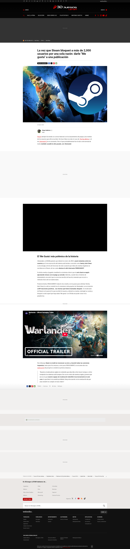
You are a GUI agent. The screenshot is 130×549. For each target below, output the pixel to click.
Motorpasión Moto (76, 521)
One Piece (37, 40)
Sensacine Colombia (52, 539)
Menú (27, 10)
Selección (41, 15)
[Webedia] (27, 512)
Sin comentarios (43, 63)
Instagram (101, 15)
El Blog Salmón (100, 519)
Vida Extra (38, 521)
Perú (39, 489)
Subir (102, 512)
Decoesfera (87, 521)
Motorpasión (75, 519)
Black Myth (90, 476)
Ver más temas (27, 499)
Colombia (54, 486)
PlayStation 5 (64, 15)
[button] (47, 130)
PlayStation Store (50, 476)
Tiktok (106, 15)
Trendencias (87, 519)
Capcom (54, 492)
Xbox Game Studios (28, 492)
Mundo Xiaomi (26, 528)
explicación (40, 368)
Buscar (104, 505)
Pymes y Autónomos (101, 521)
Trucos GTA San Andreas (38, 476)
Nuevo (103, 10)
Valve (54, 386)
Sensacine (50, 519)
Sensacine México (52, 537)
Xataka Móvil (26, 521)
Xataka (24, 519)
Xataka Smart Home (27, 525)
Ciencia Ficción (56, 495)
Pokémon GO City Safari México (63, 476)
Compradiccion (88, 523)
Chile (39, 486)
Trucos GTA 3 (75, 476)
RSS (81, 498)
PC (50, 386)
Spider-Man (82, 476)
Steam (39, 136)
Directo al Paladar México (64, 538)
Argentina (25, 486)
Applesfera (25, 523)
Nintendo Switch (76, 15)
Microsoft (40, 492)
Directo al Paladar (64, 519)
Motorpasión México (77, 537)
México (25, 489)
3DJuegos (38, 519)
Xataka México (26, 537)
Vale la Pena (31, 15)
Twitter (98, 15)
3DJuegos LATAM (65, 8)
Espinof (49, 521)
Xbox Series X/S (52, 15)
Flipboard (54, 63)
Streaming (40, 495)
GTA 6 (42, 40)
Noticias (45, 386)
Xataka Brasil (26, 539)
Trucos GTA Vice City (99, 476)
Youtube (103, 15)
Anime (87, 15)
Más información (66, 547)
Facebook (95, 15)
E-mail (56, 63)
